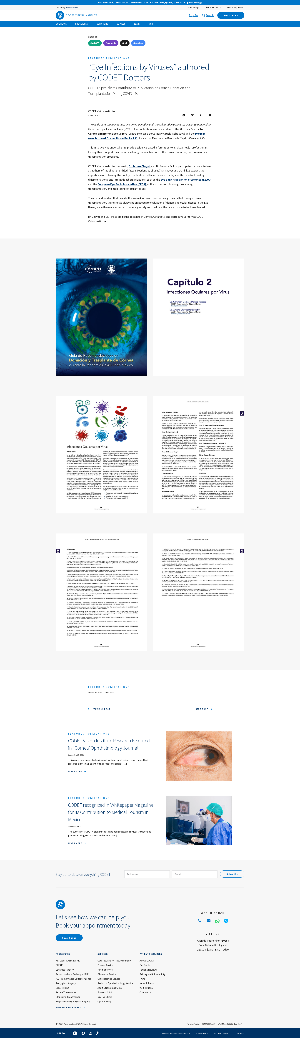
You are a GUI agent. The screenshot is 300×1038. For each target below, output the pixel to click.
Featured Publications (109, 58)
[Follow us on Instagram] (90, 1033)
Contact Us (145, 992)
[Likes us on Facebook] (83, 1033)
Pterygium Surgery (66, 983)
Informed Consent (221, 1033)
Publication (109, 692)
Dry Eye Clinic (105, 996)
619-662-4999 (72, 7)
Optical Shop (104, 1001)
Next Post (201, 709)
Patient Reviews (148, 969)
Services (121, 23)
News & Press (147, 983)
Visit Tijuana (146, 987)
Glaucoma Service (107, 974)
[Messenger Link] (226, 921)
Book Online (231, 15)
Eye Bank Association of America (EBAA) (186, 179)
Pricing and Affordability (152, 974)
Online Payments (235, 7)
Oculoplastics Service (109, 978)
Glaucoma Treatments (68, 996)
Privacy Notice (202, 1033)
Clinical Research (213, 7)
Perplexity (110, 43)
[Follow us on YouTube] (75, 1033)
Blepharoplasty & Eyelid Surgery (73, 1001)
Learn (137, 23)
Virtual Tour (216, 3)
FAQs (142, 978)
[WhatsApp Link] (217, 921)
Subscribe (232, 874)
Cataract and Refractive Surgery (114, 960)
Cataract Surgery (65, 969)
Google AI (138, 43)
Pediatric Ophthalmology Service (115, 983)
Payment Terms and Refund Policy (176, 1033)
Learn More (75, 771)
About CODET (147, 960)
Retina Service (105, 969)
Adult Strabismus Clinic (110, 987)
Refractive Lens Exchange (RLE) (72, 974)
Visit (151, 23)
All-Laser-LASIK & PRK (68, 960)
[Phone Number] (200, 921)
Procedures (81, 23)
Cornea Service (105, 965)
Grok (124, 43)
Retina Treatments (66, 992)
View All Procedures (68, 1007)
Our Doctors (146, 965)
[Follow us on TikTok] (97, 1033)
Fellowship (193, 7)
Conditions (102, 23)
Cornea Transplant (95, 692)
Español (193, 15)
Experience (61, 23)
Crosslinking (62, 987)
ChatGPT (95, 43)
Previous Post (101, 709)
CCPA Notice (239, 1033)
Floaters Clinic (105, 992)
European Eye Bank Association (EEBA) (122, 184)
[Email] (208, 921)
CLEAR (59, 965)
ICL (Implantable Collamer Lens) (73, 978)
